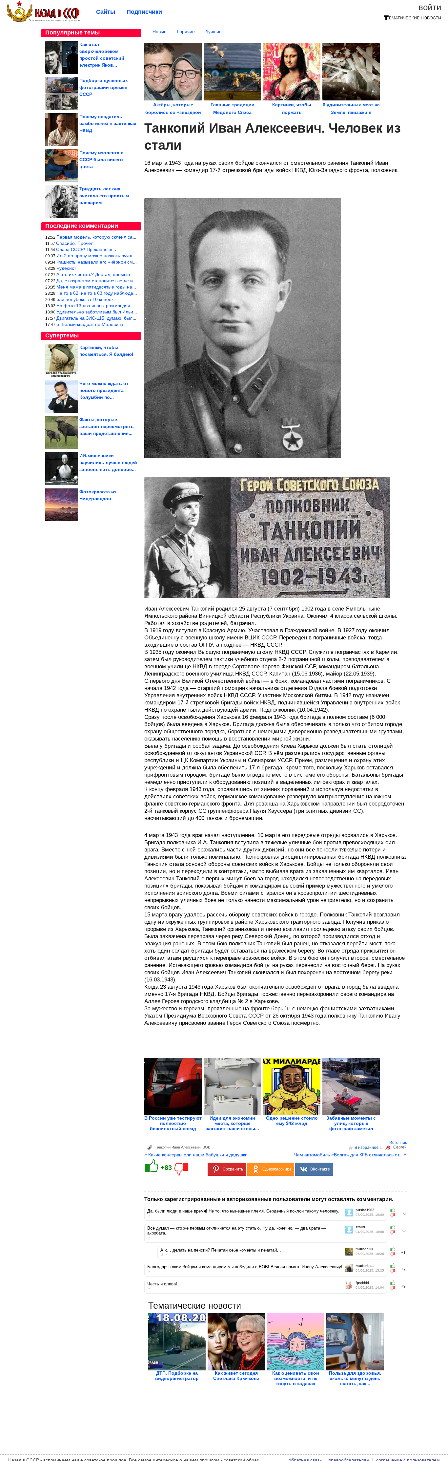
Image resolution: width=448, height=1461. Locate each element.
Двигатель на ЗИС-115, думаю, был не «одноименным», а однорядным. (134, 318)
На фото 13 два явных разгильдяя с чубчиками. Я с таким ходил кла (130, 305)
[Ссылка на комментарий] (149, 1216)
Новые (160, 31)
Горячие (186, 31)
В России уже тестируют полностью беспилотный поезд (173, 1123)
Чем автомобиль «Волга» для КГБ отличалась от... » (350, 1154)
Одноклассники (276, 1169)
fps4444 (362, 1283)
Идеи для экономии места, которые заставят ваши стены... (232, 1123)
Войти (429, 7)
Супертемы (62, 335)
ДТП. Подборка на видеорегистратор (177, 1375)
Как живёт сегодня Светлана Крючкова (236, 1375)
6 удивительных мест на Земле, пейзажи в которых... (351, 112)
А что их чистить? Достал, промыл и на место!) (106, 274)
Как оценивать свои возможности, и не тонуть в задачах (295, 1378)
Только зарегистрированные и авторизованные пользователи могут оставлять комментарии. (268, 1199)
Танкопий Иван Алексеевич (178, 1147)
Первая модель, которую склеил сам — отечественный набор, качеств (132, 237)
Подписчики (144, 12)
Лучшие (213, 31)
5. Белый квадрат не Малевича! (90, 324)
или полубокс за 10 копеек (84, 299)
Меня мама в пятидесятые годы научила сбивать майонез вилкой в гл (132, 287)
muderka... (365, 1266)
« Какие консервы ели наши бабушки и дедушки (196, 1154)
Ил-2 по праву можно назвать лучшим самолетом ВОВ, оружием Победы (135, 255)
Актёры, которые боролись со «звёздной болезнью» (173, 112)
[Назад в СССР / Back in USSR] (43, 20)
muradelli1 (365, 1249)
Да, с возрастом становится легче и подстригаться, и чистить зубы (127, 280)
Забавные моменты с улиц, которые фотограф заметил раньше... (351, 1125)
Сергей (400, 1147)
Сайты (105, 12)
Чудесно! (66, 268)
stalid (360, 1227)
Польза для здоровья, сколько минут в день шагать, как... (355, 1378)
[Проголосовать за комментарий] (394, 1215)
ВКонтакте (320, 1169)
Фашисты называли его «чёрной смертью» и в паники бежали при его (131, 262)
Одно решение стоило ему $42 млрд (292, 1120)
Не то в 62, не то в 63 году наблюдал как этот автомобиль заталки (127, 293)
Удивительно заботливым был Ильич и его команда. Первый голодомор (133, 311)
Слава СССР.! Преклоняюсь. (86, 249)
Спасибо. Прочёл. (75, 243)
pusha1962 (365, 1210)
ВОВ (206, 1147)
